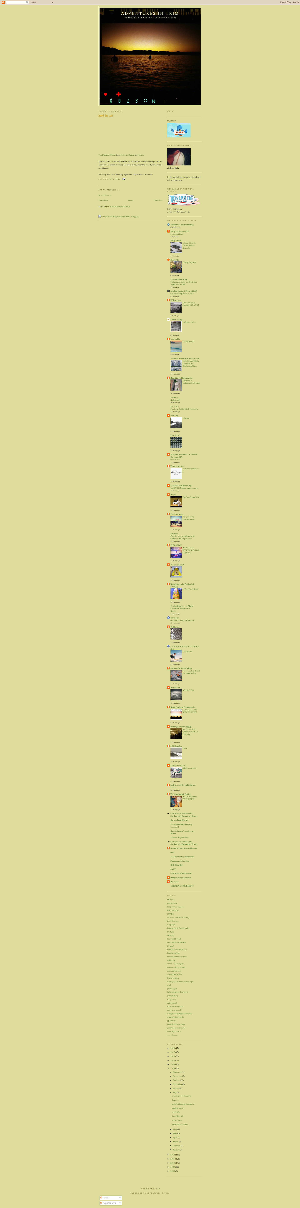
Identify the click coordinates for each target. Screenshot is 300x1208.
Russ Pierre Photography (181, 377)
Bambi (172, 611)
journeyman (172, 903)
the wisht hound (174, 938)
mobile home (177, 1108)
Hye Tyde (174, 259)
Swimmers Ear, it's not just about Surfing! (191, 671)
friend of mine (173, 977)
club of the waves (174, 974)
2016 (172, 1056)
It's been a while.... (189, 322)
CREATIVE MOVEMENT (182, 885)
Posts (106, 1197)
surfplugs (171, 924)
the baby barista (174, 1031)
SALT (173, 869)
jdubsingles (172, 988)
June (175, 1129)
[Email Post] (124, 179)
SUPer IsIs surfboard (190, 589)
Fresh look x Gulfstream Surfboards (191, 381)
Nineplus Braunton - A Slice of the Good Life (183, 455)
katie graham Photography (178, 928)
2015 (172, 1060)
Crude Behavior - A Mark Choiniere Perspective (181, 607)
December (177, 1072)
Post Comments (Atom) (120, 206)
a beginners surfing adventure (179, 1013)
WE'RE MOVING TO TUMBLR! (189, 797)
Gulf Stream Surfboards (181, 873)
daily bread (172, 1002)
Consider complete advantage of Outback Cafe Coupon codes (182, 537)
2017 (172, 1052)
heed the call (177, 1116)
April (175, 1137)
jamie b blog (172, 995)
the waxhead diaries (179, 819)
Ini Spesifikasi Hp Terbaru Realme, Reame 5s (189, 245)
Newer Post (103, 200)
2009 (172, 1166)
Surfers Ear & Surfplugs (181, 668)
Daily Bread (175, 240)
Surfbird (174, 397)
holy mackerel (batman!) (177, 992)
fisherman (186, 418)
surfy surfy (171, 999)
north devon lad (174, 970)
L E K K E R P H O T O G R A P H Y (184, 647)
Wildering (175, 626)
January (176, 1149)
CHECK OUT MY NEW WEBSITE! (189, 710)
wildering (171, 960)
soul (172, 852)
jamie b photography (176, 1024)
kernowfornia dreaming (180, 485)
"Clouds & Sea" (188, 690)
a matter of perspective (181, 1095)
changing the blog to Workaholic (182, 620)
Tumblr (173, 787)
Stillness (174, 533)
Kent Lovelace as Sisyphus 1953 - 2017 (190, 303)
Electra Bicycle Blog (179, 837)
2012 (172, 1154)
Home (130, 200)
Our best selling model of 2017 (182, 293)
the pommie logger (175, 906)
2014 (172, 1064)
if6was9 (170, 946)
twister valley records (176, 967)
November (177, 1076)
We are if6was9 (177, 564)
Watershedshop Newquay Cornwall (181, 825)
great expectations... (180, 1124)
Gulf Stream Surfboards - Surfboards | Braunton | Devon (183, 814)
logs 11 (175, 1099)
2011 (172, 1158)
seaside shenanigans (175, 963)
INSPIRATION (188, 341)
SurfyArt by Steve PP (179, 231)
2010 (172, 1162)
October (176, 1080)
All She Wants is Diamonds (182, 856)
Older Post (158, 200)
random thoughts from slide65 (183, 290)
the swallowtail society (177, 956)
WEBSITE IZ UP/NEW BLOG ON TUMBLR (190, 550)
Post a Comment (105, 195)
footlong (174, 415)
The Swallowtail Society (180, 794)
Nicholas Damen (127, 154)
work (169, 985)
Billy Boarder (176, 864)
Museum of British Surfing (182, 224)
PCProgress (175, 300)
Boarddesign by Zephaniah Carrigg (182, 585)
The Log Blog (176, 514)
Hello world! (175, 400)
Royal (173, 494)
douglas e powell (174, 1009)
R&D (184, 748)
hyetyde (170, 931)
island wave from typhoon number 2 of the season (190, 731)
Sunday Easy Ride (189, 262)
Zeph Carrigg (172, 920)
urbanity (170, 935)
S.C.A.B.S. (174, 406)
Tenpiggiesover (177, 465)
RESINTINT (176, 687)
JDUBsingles (176, 745)
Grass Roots (175, 459)
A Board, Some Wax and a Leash (184, 358)
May (175, 1133)
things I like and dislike (180, 877)
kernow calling (173, 953)
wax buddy (175, 338)
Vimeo (140, 154)
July (175, 1092)
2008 (172, 1171)
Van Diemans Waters (107, 154)
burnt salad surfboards (176, 942)
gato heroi (175, 434)
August (176, 1088)
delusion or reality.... (190, 768)
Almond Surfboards (175, 1017)
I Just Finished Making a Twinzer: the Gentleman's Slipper (191, 363)
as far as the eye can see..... (183, 1103)
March (176, 1141)
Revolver (174, 881)
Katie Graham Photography (182, 707)
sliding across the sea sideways (183, 848)
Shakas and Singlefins (179, 860)
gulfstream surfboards (176, 1027)
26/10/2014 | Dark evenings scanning (184, 488)
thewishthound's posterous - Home (182, 832)
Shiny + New (187, 651)
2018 (172, 1048)
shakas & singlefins (175, 1006)
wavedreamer (172, 1034)
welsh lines (177, 1120)
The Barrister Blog (178, 279)
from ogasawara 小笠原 (180, 726)
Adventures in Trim (150, 13)
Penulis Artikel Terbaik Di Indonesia (184, 409)
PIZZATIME (176, 545)
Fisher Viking (176, 319)
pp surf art (171, 1020)
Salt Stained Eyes (177, 765)
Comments (109, 1203)
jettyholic (174, 617)
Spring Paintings (176, 234)
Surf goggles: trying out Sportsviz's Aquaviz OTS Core (183, 283)
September (177, 1084)
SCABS (170, 913)
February (177, 1145)
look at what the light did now (183, 784)
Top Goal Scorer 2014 (190, 497)
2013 (172, 1068)
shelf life (176, 1112)
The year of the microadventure (188, 517)
